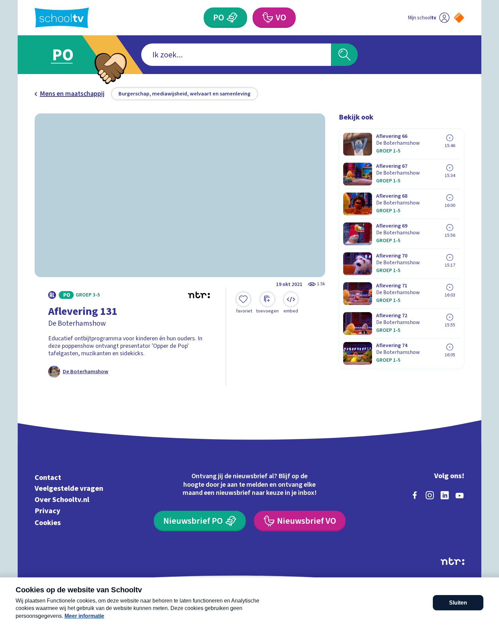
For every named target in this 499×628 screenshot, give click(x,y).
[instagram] (429, 495)
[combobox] (236, 54)
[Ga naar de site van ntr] (452, 561)
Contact (48, 477)
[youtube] (459, 495)
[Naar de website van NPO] (459, 17)
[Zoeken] (344, 54)
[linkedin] (444, 495)
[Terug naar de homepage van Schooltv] (62, 17)
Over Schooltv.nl (62, 500)
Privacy (47, 510)
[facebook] (414, 495)
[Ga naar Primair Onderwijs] (68, 54)
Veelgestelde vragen (69, 488)
